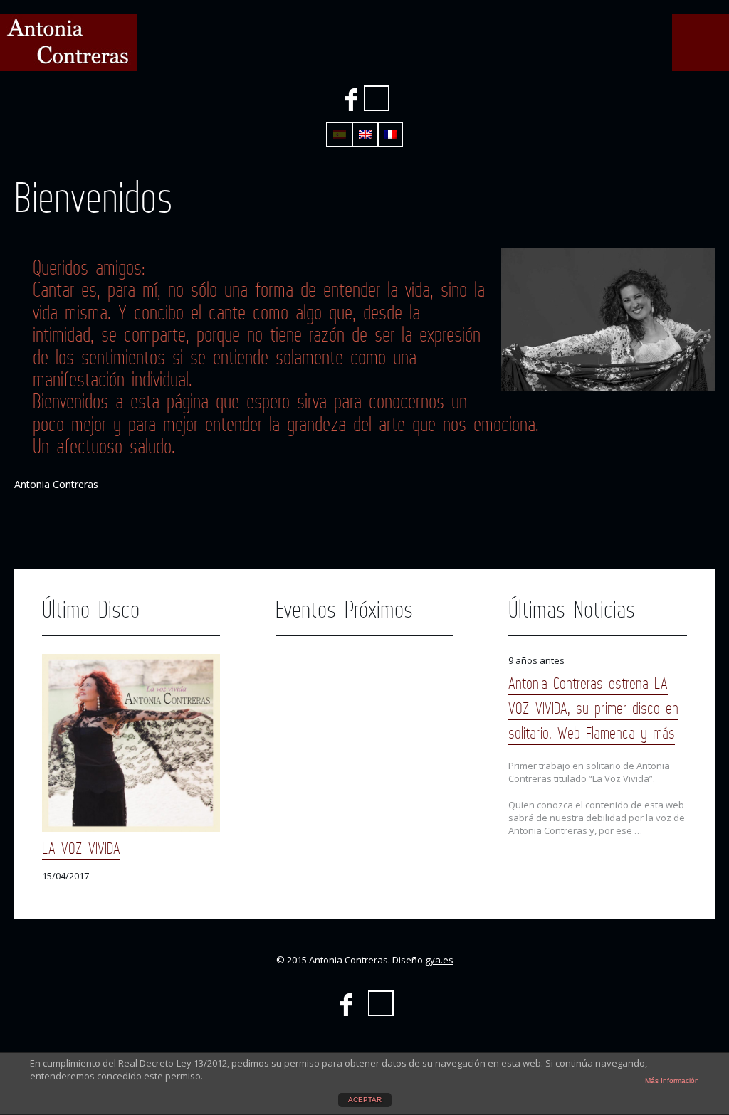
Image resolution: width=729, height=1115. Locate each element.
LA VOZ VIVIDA (81, 848)
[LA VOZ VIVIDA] (131, 743)
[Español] (339, 134)
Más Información (672, 1080)
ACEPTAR (365, 1100)
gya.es (439, 959)
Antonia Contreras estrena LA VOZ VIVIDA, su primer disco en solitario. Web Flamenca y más (593, 708)
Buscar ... (376, 98)
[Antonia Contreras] (68, 42)
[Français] (390, 134)
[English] (365, 134)
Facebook (351, 99)
